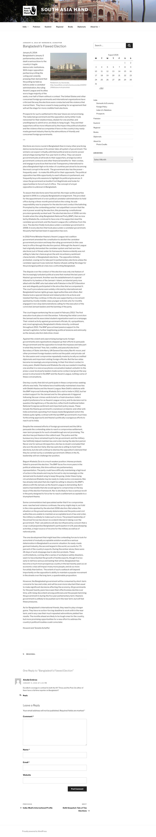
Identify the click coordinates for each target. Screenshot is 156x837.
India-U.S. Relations (103, 110)
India (25, 27)
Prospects (100, 114)
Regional (59, 27)
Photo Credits (101, 144)
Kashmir (48, 27)
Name (26, 750)
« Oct (101, 88)
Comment (28, 716)
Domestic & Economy (104, 103)
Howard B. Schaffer (52, 43)
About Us (94, 27)
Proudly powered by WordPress (34, 831)
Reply (25, 695)
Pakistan (36, 27)
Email (26, 762)
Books (70, 27)
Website (27, 775)
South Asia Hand (64, 9)
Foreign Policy (101, 107)
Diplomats (82, 27)
